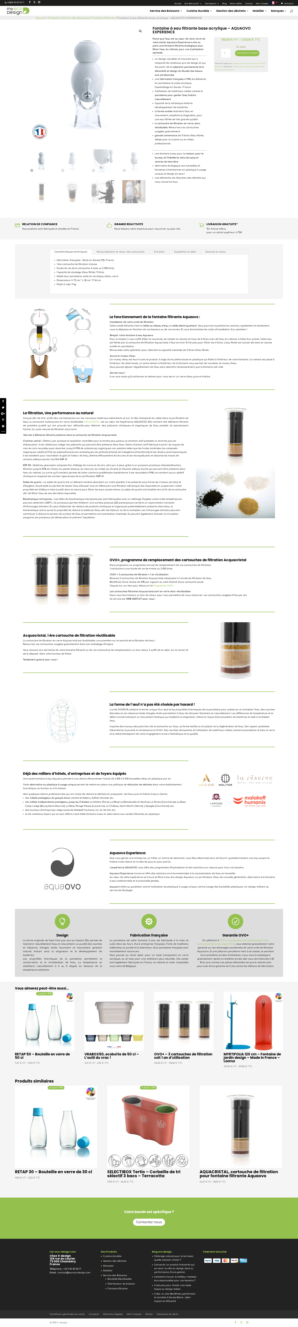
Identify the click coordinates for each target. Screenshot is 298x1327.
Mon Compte (262, 4)
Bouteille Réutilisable (120, 1279)
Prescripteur (229, 70)
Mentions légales (113, 1314)
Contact (249, 4)
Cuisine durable (197, 11)
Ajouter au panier (247, 53)
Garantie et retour (215, 252)
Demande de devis (167, 1314)
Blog (224, 4)
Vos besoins (210, 4)
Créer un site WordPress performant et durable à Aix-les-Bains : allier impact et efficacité (174, 1298)
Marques (277, 11)
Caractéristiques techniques (70, 252)
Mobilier (258, 11)
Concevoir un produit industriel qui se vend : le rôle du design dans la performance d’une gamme (174, 1268)
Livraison (94, 1314)
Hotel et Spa (259, 66)
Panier (149, 1314)
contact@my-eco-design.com (74, 1273)
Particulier (219, 70)
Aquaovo (236, 63)
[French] (274, 3)
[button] (140, 31)
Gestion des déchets (231, 11)
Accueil (177, 4)
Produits (53, 18)
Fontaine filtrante (103, 18)
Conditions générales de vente (67, 1314)
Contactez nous (149, 1222)
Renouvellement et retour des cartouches (120, 252)
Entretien (159, 252)
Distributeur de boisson (121, 1284)
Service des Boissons (164, 11)
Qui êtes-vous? (191, 4)
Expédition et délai (185, 252)
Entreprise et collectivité (243, 66)
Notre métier (236, 4)
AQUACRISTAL (92, 422)
